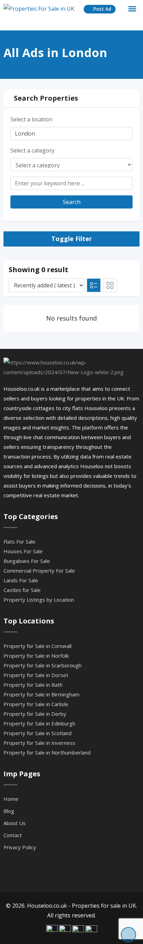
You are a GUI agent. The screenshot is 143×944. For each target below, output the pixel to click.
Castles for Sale (22, 589)
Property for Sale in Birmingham (41, 694)
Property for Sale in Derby (34, 713)
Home (10, 798)
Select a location (31, 119)
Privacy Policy (19, 847)
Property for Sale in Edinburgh (39, 723)
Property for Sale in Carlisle (35, 704)
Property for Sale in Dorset (35, 675)
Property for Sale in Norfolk (36, 655)
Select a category (32, 150)
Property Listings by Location (38, 599)
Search (72, 202)
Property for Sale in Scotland (37, 733)
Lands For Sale (20, 580)
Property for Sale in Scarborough (42, 665)
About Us (14, 823)
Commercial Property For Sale (39, 570)
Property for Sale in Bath (32, 684)
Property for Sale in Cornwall (37, 645)
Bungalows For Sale (26, 560)
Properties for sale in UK (104, 905)
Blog (8, 810)
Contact (12, 835)
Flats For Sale (19, 541)
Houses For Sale (23, 551)
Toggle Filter (71, 238)
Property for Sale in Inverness (39, 742)
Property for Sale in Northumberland (47, 752)
